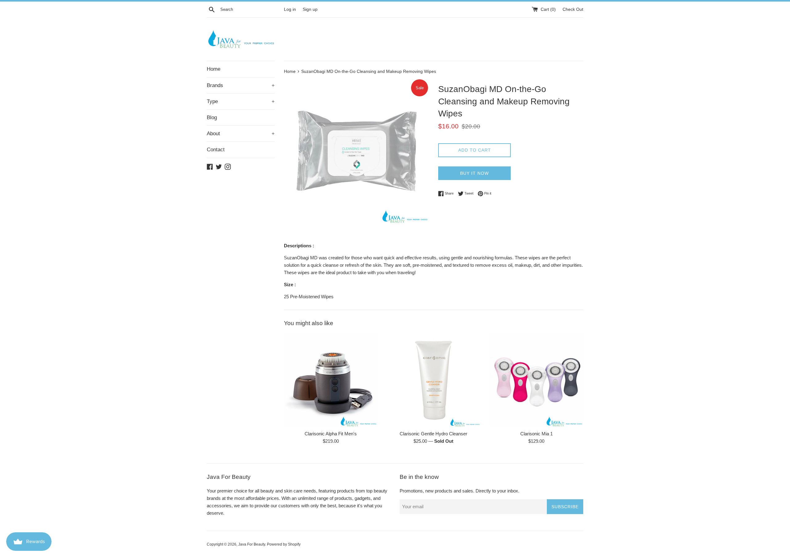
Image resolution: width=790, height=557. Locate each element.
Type (241, 101)
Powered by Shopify (284, 544)
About (241, 133)
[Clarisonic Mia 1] (536, 380)
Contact (216, 150)
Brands (241, 85)
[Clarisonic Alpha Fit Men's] (330, 380)
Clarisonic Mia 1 (536, 433)
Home (213, 69)
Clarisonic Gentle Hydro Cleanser (433, 433)
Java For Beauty (251, 544)
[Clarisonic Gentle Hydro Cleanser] (433, 380)
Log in (290, 9)
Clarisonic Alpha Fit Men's (331, 433)
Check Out (573, 9)
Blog (212, 117)
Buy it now (474, 173)
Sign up (310, 9)
